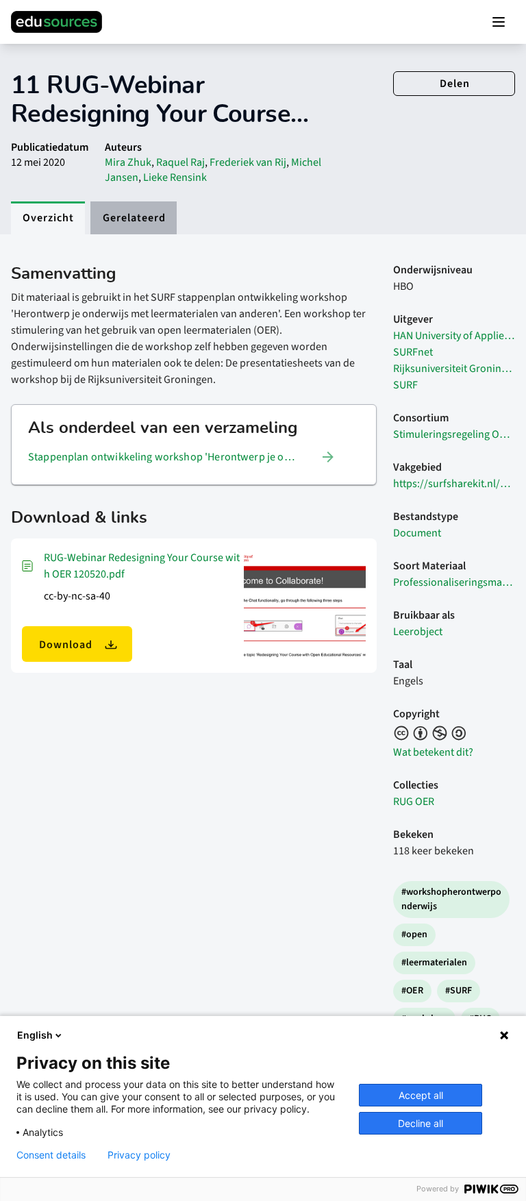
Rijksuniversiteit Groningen (454, 368)
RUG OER (413, 801)
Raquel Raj (180, 162)
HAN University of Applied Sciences (454, 335)
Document (417, 533)
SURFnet (413, 352)
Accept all (421, 1095)
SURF (405, 385)
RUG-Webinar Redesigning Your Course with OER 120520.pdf (142, 566)
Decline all (420, 1123)
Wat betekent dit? (433, 752)
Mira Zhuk (128, 162)
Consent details (51, 1155)
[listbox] (182, 457)
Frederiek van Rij (248, 162)
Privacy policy (139, 1155)
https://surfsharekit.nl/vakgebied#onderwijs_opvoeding (454, 483)
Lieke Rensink (175, 177)
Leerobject (417, 631)
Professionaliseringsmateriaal (454, 582)
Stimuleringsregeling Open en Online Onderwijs (454, 434)
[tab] (48, 217)
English (35, 1035)
